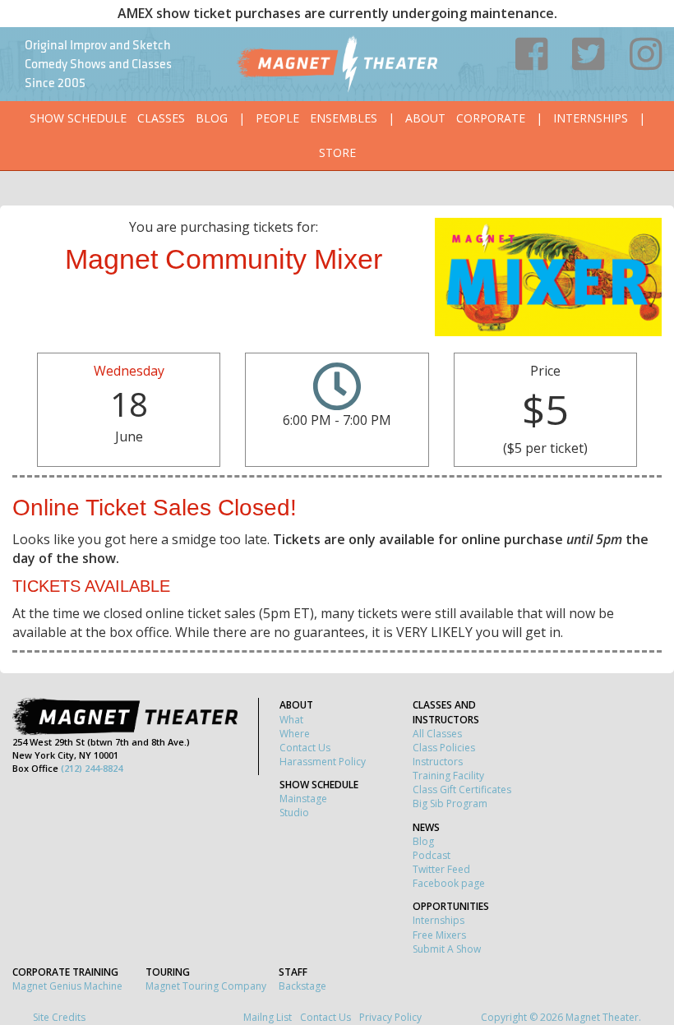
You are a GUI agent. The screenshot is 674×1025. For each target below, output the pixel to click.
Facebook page (449, 883)
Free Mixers (439, 935)
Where (294, 734)
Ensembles (343, 118)
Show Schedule (78, 118)
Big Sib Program (450, 803)
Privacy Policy (390, 1017)
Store (337, 152)
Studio (294, 813)
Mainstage (303, 799)
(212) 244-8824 (91, 768)
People (277, 118)
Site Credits (59, 1017)
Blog (212, 118)
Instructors (438, 762)
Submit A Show (447, 949)
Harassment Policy (322, 762)
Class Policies (444, 748)
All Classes (437, 734)
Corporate (490, 118)
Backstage (302, 986)
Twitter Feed (441, 869)
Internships (590, 118)
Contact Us (304, 748)
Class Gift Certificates (462, 789)
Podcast (431, 855)
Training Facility (448, 776)
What (291, 720)
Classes (161, 118)
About (425, 118)
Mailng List (267, 1017)
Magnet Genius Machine (67, 986)
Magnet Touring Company (205, 986)
